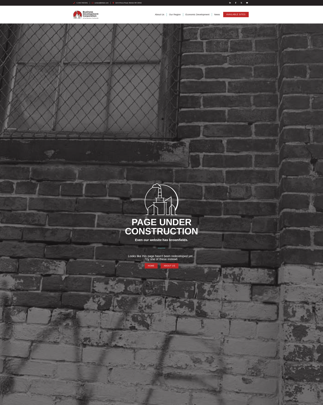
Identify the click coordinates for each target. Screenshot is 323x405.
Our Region (175, 14)
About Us (159, 14)
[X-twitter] (241, 3)
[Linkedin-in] (230, 3)
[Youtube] (247, 3)
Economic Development (197, 14)
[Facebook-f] (236, 3)
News (217, 14)
